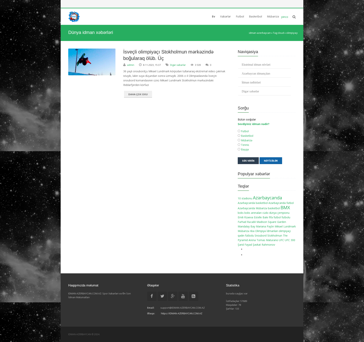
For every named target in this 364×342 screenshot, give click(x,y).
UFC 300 (290, 240)
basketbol (274, 208)
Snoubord (261, 235)
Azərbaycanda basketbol (253, 203)
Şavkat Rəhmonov (264, 244)
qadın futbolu (246, 235)
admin (130, 65)
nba (252, 231)
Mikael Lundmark (285, 226)
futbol (277, 217)
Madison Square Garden (271, 222)
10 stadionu (245, 198)
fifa (271, 217)
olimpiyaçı (285, 231)
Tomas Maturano (267, 240)
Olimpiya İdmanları (266, 231)
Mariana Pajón (265, 226)
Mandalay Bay (246, 226)
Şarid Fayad (245, 244)
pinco (284, 17)
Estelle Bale (261, 217)
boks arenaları (253, 213)
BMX (285, 207)
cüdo (265, 213)
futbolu (286, 217)
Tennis (244, 145)
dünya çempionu (279, 213)
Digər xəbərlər (178, 65)
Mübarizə (246, 140)
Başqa (244, 149)
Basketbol (246, 136)
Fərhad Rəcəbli (247, 222)
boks (241, 213)
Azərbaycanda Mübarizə (252, 208)
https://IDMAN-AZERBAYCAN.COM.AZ (181, 313)
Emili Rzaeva (245, 217)
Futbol (244, 131)
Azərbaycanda (267, 198)
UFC (281, 240)
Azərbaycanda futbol (281, 203)
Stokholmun (274, 235)
